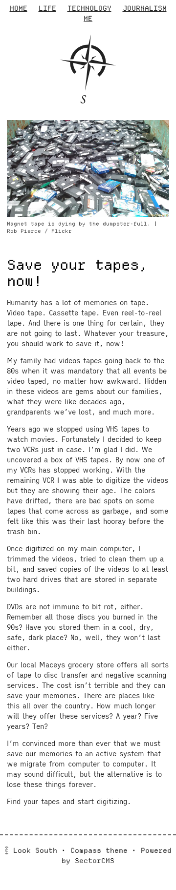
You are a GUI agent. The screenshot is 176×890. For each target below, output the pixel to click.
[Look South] (88, 98)
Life (47, 8)
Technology (89, 8)
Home (18, 8)
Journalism (145, 8)
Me (88, 18)
